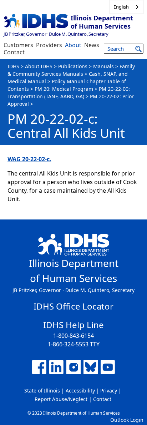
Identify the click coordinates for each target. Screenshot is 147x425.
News (91, 45)
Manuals (103, 66)
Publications (72, 66)
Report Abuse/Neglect (61, 399)
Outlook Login (126, 419)
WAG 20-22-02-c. (29, 159)
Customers (18, 45)
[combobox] (126, 7)
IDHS (13, 66)
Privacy (108, 390)
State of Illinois (42, 390)
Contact (14, 52)
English (121, 7)
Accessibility (80, 390)
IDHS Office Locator (73, 306)
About (73, 45)
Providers (49, 45)
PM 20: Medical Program (64, 88)
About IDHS (38, 66)
